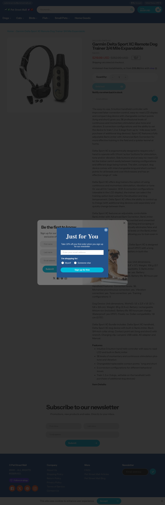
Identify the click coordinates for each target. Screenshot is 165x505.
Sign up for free (82, 270)
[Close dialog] (106, 230)
